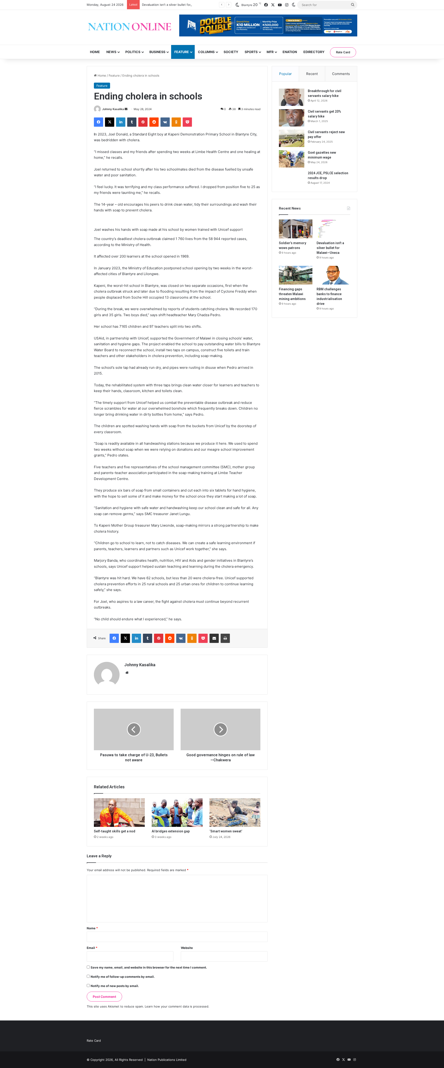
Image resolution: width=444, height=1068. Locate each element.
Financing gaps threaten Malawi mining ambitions (292, 294)
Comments (341, 74)
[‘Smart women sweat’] (235, 812)
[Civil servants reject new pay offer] (291, 138)
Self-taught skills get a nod (114, 831)
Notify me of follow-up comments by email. (123, 976)
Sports (251, 52)
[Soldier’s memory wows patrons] (295, 228)
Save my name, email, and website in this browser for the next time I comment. (149, 967)
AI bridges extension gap (171, 831)
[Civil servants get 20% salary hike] (291, 117)
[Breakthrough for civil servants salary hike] (291, 97)
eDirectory (313, 52)
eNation (290, 52)
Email (92, 948)
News (111, 52)
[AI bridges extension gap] (177, 812)
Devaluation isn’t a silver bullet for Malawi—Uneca (178, 4)
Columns (206, 52)
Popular (285, 74)
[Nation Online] (129, 27)
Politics (132, 52)
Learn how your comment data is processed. (177, 1006)
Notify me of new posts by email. (115, 986)
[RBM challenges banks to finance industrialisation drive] (333, 275)
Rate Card (343, 52)
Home (95, 52)
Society (231, 52)
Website (187, 948)
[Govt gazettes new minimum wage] (291, 159)
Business (157, 52)
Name (92, 928)
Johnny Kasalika (113, 109)
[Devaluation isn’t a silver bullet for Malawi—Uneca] (333, 228)
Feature (181, 52)
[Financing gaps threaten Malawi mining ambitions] (295, 275)
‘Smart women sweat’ (226, 831)
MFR (270, 52)
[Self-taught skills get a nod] (119, 812)
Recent (312, 74)
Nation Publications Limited (166, 1060)
